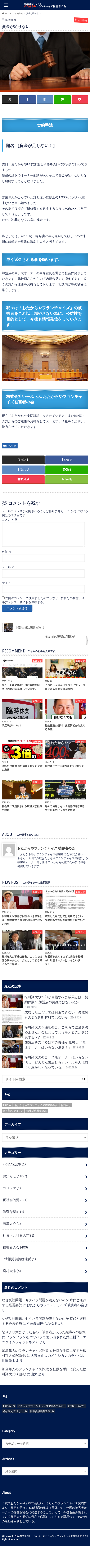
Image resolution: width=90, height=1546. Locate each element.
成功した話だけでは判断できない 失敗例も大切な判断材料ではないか (56, 1014)
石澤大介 (12, 1223)
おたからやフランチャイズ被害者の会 (36, 1105)
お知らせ (11, 445)
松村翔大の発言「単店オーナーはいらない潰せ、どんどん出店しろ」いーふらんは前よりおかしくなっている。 (56, 1062)
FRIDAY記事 (14, 1164)
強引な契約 (13, 1212)
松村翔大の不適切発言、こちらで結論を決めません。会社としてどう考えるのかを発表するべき (56, 1032)
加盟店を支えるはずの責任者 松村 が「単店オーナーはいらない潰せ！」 (55, 1044)
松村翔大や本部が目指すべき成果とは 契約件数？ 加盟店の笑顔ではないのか (56, 1002)
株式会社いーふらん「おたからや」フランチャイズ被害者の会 (52, 1536)
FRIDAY (7, 1105)
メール (8, 567)
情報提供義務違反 (37, 1110)
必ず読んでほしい (13, 1110)
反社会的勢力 (15, 1200)
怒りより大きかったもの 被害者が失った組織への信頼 (44, 1332)
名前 (6, 551)
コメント (9, 519)
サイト (6, 582)
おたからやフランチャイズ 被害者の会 (46, 848)
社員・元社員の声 (18, 1235)
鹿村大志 (12, 1271)
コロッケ (12, 1188)
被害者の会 (15, 1247)
